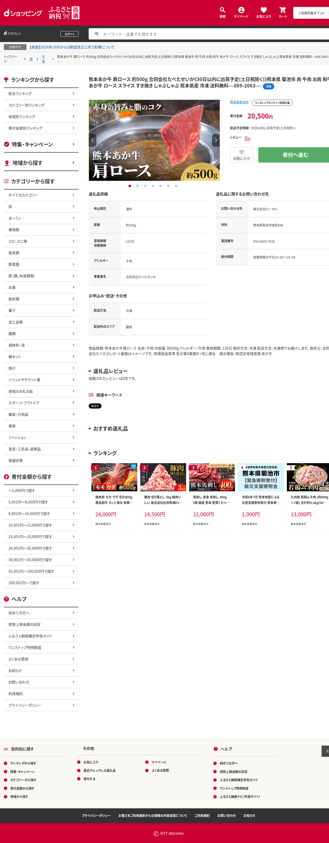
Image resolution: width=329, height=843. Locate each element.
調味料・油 (16, 345)
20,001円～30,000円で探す (30, 548)
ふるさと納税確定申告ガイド (30, 635)
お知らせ (15, 670)
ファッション (17, 437)
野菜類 (13, 264)
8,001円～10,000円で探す (29, 513)
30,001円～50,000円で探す (30, 559)
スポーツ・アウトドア (24, 402)
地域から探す (27, 162)
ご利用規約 (202, 815)
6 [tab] (169, 186)
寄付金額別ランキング (25, 128)
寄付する (89, 779)
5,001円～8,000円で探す (28, 501)
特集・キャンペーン (32, 144)
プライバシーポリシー (24, 705)
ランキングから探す (23, 763)
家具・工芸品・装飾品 (24, 448)
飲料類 (13, 298)
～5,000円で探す (21, 490)
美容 (12, 425)
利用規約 (15, 693)
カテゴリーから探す (23, 780)
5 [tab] (161, 186)
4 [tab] (153, 186)
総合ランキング (20, 93)
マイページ (241, 16)
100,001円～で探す (23, 582)
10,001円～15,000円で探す (30, 525)
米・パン (14, 218)
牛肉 (43, 58)
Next (216, 140)
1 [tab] (130, 186)
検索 (223, 16)
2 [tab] (138, 186)
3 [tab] (146, 186)
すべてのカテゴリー (23, 194)
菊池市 (95, 406)
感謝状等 (15, 460)
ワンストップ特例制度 (24, 647)
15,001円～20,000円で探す (30, 536)
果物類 (13, 229)
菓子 (12, 310)
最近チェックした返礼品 (100, 770)
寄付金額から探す (22, 788)
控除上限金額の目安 (24, 624)
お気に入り (263, 16)
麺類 (12, 333)
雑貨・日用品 (18, 414)
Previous (92, 140)
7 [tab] (176, 186)
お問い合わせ (18, 682)
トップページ (10, 58)
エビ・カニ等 (17, 241)
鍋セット (14, 356)
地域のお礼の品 (20, 391)
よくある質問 (18, 658)
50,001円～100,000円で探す (31, 571)
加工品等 (15, 321)
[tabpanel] (154, 140)
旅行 (12, 368)
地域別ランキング (21, 116)
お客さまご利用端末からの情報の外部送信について (152, 815)
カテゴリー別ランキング (26, 104)
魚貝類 (13, 252)
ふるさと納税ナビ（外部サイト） (240, 796)
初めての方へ (19, 612)
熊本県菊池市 (239, 102)
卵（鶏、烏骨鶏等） (21, 275)
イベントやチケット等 (24, 379)
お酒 (11, 287)
